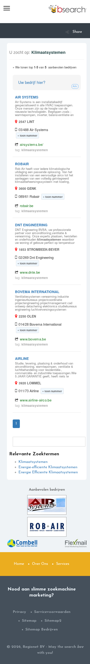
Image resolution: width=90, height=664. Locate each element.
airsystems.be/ (31, 144)
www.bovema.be (33, 339)
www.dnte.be (30, 272)
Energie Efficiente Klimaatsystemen (48, 472)
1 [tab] (16, 423)
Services (62, 564)
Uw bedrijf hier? (31, 82)
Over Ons (40, 564)
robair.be (26, 205)
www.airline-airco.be (35, 400)
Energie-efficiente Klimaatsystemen (47, 467)
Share (77, 32)
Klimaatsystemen (33, 462)
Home (19, 564)
